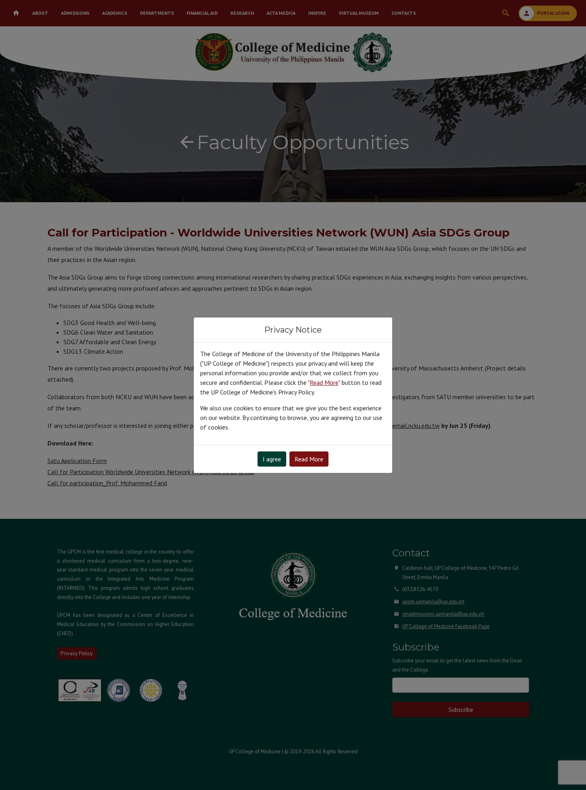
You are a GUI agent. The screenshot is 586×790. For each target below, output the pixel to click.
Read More (309, 459)
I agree (272, 459)
